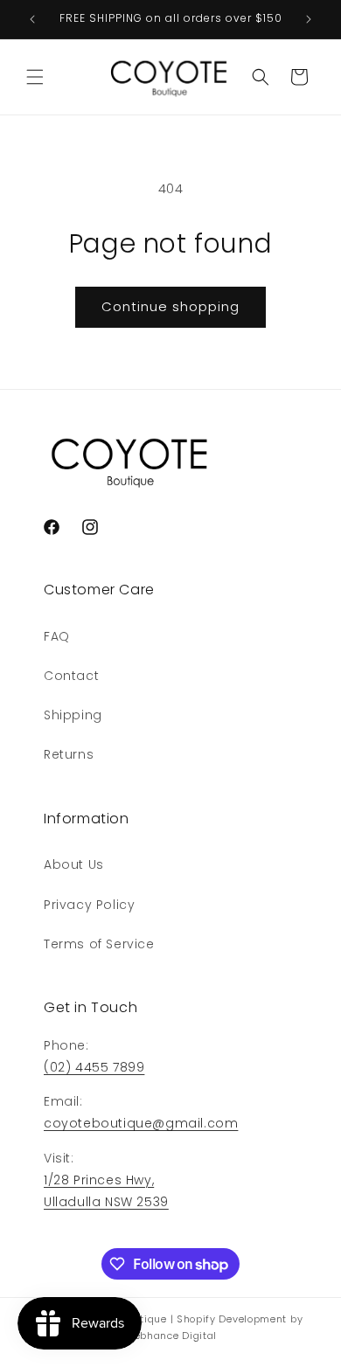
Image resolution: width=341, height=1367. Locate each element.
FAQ (57, 636)
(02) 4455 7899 (94, 1067)
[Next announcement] (308, 19)
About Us (74, 864)
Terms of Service (99, 944)
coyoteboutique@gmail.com (141, 1123)
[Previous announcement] (32, 19)
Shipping (73, 715)
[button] (35, 77)
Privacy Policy (89, 904)
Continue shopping (170, 306)
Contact (71, 675)
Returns (69, 754)
